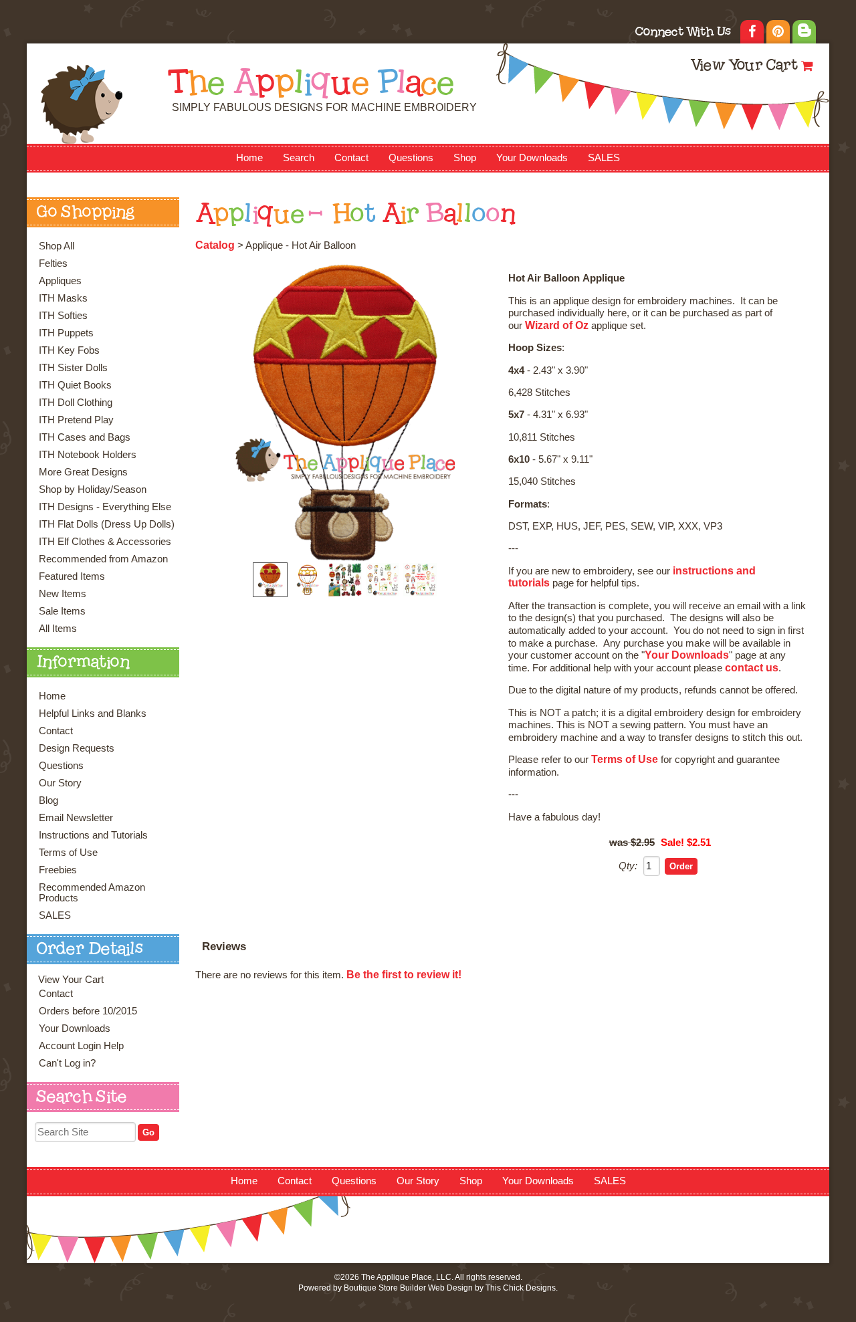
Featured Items (72, 576)
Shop (464, 157)
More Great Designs (83, 472)
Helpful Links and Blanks (92, 713)
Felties (53, 263)
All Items (58, 628)
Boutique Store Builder (385, 1288)
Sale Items (62, 611)
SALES (604, 157)
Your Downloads (532, 157)
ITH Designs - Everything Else (105, 507)
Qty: (628, 866)
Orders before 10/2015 (88, 1011)
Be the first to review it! (403, 974)
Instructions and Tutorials (93, 835)
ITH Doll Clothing (75, 402)
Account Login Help (81, 1045)
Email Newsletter (76, 817)
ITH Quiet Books (75, 385)
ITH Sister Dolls (73, 367)
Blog (48, 800)
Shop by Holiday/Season (92, 489)
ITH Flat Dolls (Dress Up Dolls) (107, 524)
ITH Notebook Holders (87, 454)
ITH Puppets (66, 333)
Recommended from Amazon (103, 559)
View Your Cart (744, 66)
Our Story (60, 783)
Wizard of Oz (556, 325)
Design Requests (76, 748)
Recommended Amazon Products (92, 892)
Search (298, 157)
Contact (351, 157)
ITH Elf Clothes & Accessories (105, 541)
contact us (751, 667)
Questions (411, 157)
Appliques (60, 281)
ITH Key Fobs (69, 350)
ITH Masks (63, 298)
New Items (62, 593)
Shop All (56, 246)
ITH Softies (63, 315)
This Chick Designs (521, 1288)
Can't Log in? (67, 1063)
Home (249, 157)
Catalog (215, 245)
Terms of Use (68, 852)
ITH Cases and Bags (84, 437)
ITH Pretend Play (76, 420)
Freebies (58, 870)
